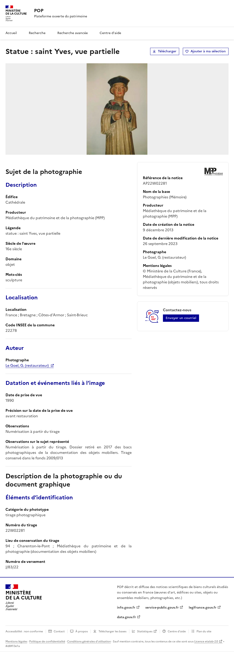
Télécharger (167, 51)
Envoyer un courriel (181, 318)
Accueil (11, 33)
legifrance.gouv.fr (202, 607)
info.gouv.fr (126, 607)
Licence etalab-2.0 (206, 641)
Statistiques (144, 631)
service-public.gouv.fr (162, 607)
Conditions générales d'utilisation (89, 641)
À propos (81, 631)
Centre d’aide (177, 631)
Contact (59, 631)
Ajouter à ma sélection (208, 51)
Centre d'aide (110, 33)
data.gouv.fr (126, 617)
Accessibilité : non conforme (24, 631)
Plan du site (204, 631)
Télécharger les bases (112, 631)
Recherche (37, 33)
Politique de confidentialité (47, 641)
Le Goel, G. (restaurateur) (27, 365)
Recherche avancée (72, 33)
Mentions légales (16, 641)
